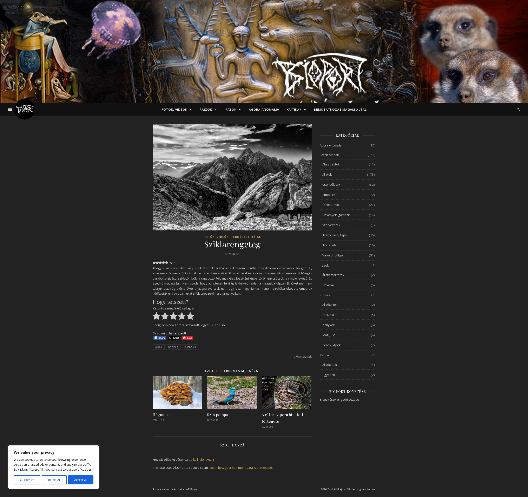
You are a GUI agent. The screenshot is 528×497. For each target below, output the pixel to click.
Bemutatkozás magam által (340, 109)
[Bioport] (24, 109)
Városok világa (332, 255)
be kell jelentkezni (201, 459)
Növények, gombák (336, 215)
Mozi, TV (328, 335)
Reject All (54, 480)
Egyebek (328, 375)
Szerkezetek (331, 225)
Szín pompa (217, 414)
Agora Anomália (264, 109)
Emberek (328, 194)
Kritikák (294, 109)
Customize (27, 480)
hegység (173, 347)
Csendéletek (331, 184)
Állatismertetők (333, 275)
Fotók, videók (174, 109)
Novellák (328, 285)
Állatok (327, 174)
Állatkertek (329, 304)
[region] (53, 467)
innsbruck (190, 347)
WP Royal (191, 489)
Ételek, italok (331, 205)
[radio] (156, 316)
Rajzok (206, 109)
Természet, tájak (246, 237)
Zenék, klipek (331, 345)
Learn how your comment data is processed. (241, 467)
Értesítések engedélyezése (339, 399)
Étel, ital (328, 315)
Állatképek (329, 364)
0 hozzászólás (302, 356)
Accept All (80, 480)
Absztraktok (330, 164)
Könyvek (328, 325)
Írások (230, 109)
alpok (158, 347)
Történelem (330, 245)
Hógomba (161, 414)
